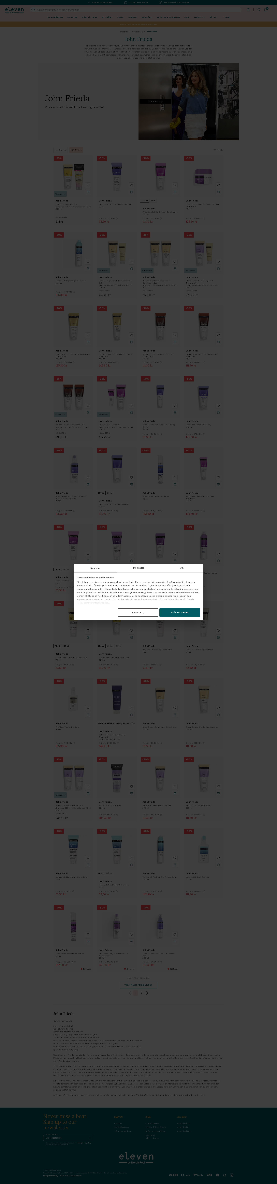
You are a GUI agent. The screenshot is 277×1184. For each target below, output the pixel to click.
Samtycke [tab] (95, 568)
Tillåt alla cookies (180, 612)
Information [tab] (138, 567)
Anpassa (136, 612)
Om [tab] (182, 567)
